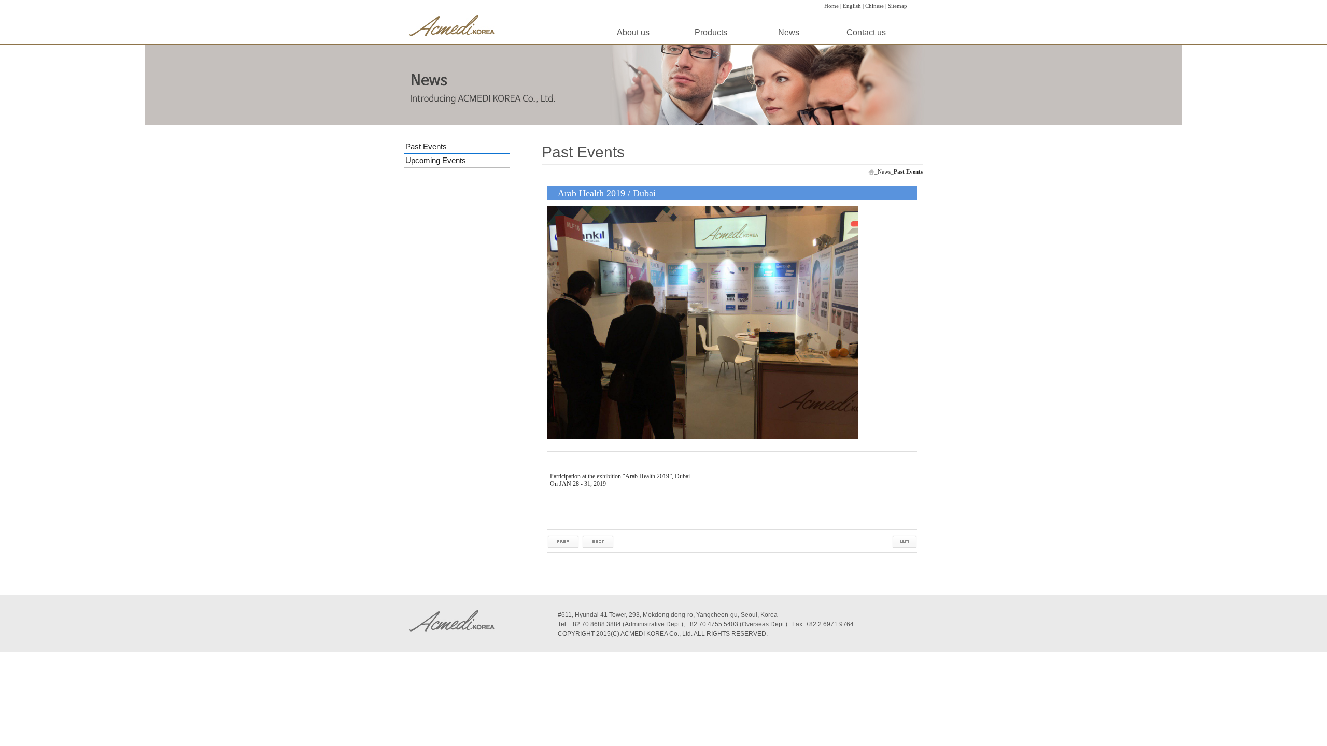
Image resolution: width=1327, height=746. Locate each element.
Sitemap (897, 6)
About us (633, 32)
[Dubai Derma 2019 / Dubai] (563, 540)
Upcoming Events (435, 160)
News (788, 32)
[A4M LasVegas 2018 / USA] (598, 540)
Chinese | (875, 6)
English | (853, 6)
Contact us (866, 32)
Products (711, 32)
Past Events (426, 146)
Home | (832, 6)
